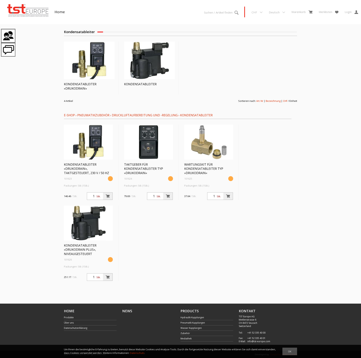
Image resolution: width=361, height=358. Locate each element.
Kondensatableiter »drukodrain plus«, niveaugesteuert (80, 249)
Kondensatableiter (196, 115)
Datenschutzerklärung (75, 328)
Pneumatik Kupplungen (192, 322)
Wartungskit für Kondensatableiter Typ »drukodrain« (203, 168)
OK (289, 351)
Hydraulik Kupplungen (192, 317)
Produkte (69, 317)
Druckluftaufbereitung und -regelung (145, 115)
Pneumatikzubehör (93, 115)
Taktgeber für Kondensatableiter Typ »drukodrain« (143, 168)
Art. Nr (259, 101)
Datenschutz (137, 353)
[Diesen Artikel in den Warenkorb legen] (107, 196)
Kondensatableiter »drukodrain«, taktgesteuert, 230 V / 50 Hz (86, 168)
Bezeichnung (273, 101)
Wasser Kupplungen (191, 328)
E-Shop (69, 115)
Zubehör (185, 333)
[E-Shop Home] (28, 11)
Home (60, 11)
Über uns (69, 322)
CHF (285, 101)
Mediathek (186, 338)
